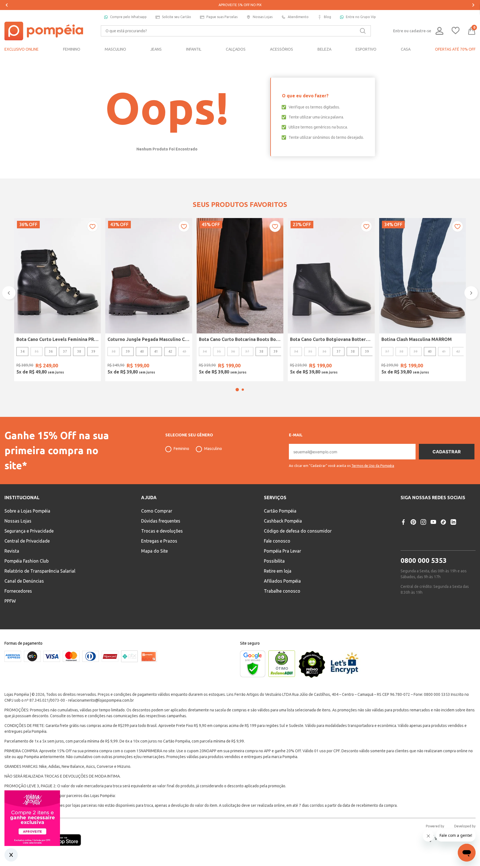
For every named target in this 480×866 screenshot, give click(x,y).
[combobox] (236, 30)
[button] (237, 389)
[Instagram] (423, 522)
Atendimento (298, 17)
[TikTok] (443, 522)
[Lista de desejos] (455, 31)
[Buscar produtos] (362, 31)
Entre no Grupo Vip (361, 17)
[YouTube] (433, 522)
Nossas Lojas (262, 17)
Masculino (213, 448)
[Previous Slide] (6, 5)
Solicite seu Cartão (176, 17)
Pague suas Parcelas (222, 17)
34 (22, 351)
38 (79, 351)
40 (142, 351)
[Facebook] (403, 522)
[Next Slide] (473, 5)
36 (51, 351)
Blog (327, 17)
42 (170, 351)
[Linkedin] (453, 522)
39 (93, 351)
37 (65, 351)
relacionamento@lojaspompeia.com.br (101, 700)
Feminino (181, 448)
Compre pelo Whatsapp (128, 17)
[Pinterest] (413, 522)
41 (156, 351)
